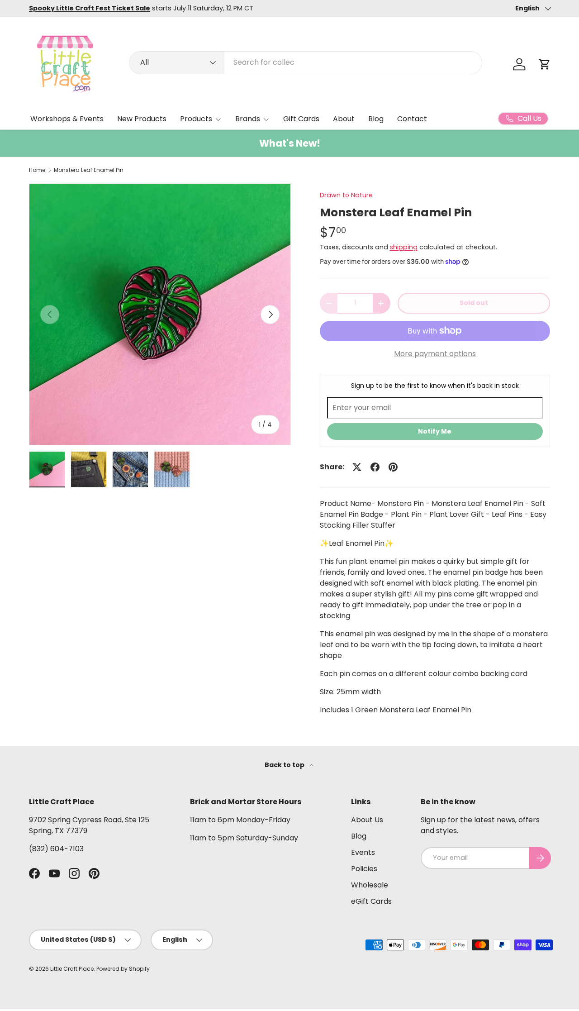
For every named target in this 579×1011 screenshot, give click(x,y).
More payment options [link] (435, 353)
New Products (141, 119)
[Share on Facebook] (375, 467)
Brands (247, 119)
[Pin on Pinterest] (393, 467)
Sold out (474, 302)
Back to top (285, 764)
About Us (367, 820)
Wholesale (369, 885)
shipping (404, 247)
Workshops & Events (67, 119)
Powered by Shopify (123, 969)
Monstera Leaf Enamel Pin (88, 170)
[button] (545, 64)
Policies (364, 868)
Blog (376, 119)
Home (37, 170)
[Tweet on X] (357, 467)
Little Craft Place (72, 969)
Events (363, 852)
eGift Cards (371, 901)
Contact (412, 119)
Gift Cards (301, 119)
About (344, 119)
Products (196, 119)
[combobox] (305, 62)
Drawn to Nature (346, 195)
